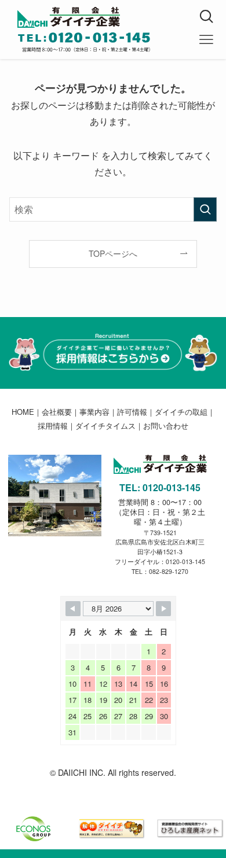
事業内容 (94, 411)
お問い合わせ (165, 425)
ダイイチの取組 (181, 411)
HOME (23, 411)
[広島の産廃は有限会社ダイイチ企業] (121, 17)
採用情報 (53, 425)
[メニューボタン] (206, 40)
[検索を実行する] (205, 209)
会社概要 (57, 411)
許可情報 (132, 411)
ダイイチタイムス (105, 425)
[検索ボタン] (206, 17)
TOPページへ (113, 253)
